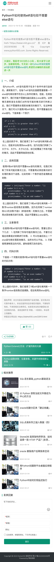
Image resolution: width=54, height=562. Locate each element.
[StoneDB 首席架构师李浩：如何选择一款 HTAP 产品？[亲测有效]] (10, 440)
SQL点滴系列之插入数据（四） (35, 422)
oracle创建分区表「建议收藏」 (35, 408)
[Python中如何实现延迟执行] (10, 484)
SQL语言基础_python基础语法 (35, 379)
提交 (27, 541)
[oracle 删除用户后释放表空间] (10, 455)
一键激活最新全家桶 (10, 31)
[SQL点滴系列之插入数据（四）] (10, 426)
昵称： (8, 516)
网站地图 (31, 558)
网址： (8, 529)
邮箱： (8, 523)
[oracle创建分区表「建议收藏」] (10, 411)
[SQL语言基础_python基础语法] (10, 382)
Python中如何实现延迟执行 (33, 480)
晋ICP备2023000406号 (41, 556)
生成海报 (10, 336)
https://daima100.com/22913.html (32, 316)
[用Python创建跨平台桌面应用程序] (10, 469)
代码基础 (27, 26)
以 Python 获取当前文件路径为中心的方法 (35, 395)
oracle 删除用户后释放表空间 (34, 451)
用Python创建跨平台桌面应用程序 (36, 467)
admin (4, 26)
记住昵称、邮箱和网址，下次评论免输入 (21, 535)
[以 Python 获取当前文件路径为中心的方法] (10, 397)
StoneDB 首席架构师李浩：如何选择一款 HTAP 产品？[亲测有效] (36, 438)
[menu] (50, 3)
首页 (3, 10)
